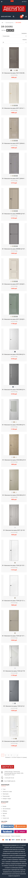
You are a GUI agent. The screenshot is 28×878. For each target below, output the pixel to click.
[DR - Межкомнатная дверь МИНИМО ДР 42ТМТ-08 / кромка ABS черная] (14, 198)
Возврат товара (7, 798)
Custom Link (6, 818)
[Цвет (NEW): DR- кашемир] (11, 105)
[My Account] (2, 1)
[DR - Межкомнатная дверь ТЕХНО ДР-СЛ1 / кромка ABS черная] (14, 620)
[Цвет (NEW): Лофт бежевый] (15, 70)
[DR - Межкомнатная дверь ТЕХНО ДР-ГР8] (14, 655)
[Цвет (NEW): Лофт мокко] (17, 70)
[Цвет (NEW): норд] (13, 703)
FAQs (4, 815)
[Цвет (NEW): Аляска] (13, 351)
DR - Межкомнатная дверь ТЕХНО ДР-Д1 (14, 706)
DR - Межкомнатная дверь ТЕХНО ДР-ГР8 (14, 671)
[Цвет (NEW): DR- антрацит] (17, 105)
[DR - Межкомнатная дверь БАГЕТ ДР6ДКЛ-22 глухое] (14, 268)
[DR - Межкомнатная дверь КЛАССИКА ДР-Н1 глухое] (14, 374)
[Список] (10, 30)
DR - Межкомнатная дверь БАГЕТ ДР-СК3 (14, 530)
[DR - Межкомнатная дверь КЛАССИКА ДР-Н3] (14, 444)
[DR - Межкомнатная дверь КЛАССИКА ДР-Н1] (14, 479)
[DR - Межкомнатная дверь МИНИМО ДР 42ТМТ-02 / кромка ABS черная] (14, 233)
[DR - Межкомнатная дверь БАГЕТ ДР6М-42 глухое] (14, 128)
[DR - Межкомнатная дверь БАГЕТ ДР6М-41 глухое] (14, 163)
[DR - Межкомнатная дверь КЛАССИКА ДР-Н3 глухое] (14, 339)
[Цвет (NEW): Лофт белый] (13, 70)
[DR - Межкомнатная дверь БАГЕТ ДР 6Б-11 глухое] (14, 93)
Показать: (25, 39)
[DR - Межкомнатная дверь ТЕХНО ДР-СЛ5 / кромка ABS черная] (14, 550)
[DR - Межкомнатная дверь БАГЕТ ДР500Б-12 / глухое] (14, 726)
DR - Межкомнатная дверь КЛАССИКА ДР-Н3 (14, 460)
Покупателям (6, 796)
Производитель (10, 22)
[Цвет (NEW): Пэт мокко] (15, 562)
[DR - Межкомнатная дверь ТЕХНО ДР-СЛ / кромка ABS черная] (14, 585)
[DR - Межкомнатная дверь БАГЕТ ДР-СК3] (14, 515)
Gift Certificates (6, 808)
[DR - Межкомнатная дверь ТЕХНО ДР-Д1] (14, 690)
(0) (16, 75)
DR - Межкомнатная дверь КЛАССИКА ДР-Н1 (14, 495)
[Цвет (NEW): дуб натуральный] (14, 422)
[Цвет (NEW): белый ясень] (12, 422)
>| (17, 755)
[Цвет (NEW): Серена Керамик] (16, 422)
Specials (5, 813)
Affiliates (5, 811)
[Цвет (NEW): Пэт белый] (13, 562)
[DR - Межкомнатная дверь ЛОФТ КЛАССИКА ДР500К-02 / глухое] (14, 57)
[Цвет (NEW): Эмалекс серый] (15, 527)
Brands (4, 806)
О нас (4, 789)
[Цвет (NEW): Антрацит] (15, 351)
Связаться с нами (7, 791)
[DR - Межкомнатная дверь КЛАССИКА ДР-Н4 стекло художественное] (14, 409)
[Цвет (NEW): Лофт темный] (11, 70)
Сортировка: (24, 33)
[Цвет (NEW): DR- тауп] (13, 105)
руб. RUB (24, 1)
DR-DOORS (18, 22)
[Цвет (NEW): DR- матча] (15, 105)
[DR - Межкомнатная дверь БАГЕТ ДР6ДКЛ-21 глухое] (14, 304)
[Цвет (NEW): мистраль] (15, 703)
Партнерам (5, 794)
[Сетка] (7, 30)
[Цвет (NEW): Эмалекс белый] (13, 527)
